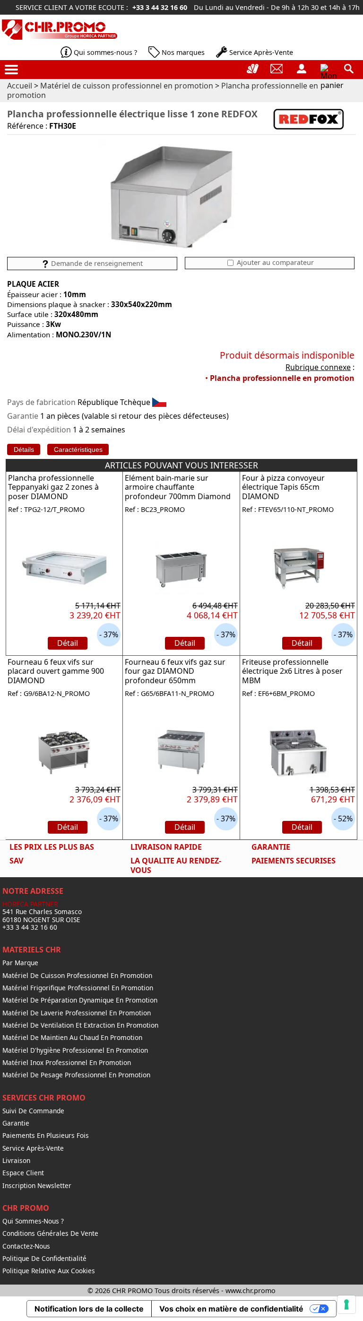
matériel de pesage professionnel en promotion (76, 1075)
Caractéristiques (78, 449)
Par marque (20, 963)
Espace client (23, 1173)
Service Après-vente (33, 1148)
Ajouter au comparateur (274, 262)
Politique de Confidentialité (44, 1258)
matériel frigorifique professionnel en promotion (77, 988)
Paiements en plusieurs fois (45, 1135)
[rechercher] (349, 68)
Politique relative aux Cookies (48, 1271)
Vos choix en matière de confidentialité (231, 1308)
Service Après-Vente (261, 52)
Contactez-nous (26, 1246)
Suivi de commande (33, 1111)
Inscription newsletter (36, 1185)
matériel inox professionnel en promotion (66, 1062)
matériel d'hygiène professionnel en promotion (75, 1050)
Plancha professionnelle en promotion (282, 378)
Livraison (16, 1160)
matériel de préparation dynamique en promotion (79, 1000)
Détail (67, 643)
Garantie (15, 1123)
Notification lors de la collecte (89, 1308)
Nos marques (183, 52)
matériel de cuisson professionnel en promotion (77, 975)
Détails (24, 449)
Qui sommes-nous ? (105, 52)
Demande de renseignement (96, 263)
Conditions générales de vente (50, 1233)
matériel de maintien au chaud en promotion (72, 1037)
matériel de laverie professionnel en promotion (76, 1013)
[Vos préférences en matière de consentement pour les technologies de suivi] (346, 1304)
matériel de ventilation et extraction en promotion (80, 1025)
